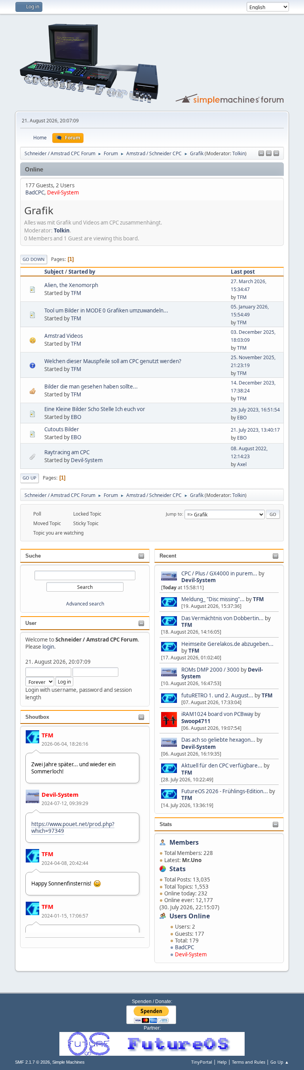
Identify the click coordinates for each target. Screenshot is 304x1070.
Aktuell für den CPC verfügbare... (221, 765)
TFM (47, 735)
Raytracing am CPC (66, 452)
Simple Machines (68, 1062)
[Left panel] (261, 154)
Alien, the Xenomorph (71, 285)
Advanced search (85, 603)
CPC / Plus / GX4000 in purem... (219, 573)
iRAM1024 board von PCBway (217, 714)
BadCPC (184, 947)
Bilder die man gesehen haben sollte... (91, 386)
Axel (242, 464)
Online (34, 169)
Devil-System (60, 794)
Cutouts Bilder (61, 429)
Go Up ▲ (279, 1062)
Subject (54, 271)
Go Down (34, 259)
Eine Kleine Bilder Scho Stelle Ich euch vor (94, 409)
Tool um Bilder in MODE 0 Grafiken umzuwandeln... (106, 310)
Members (184, 842)
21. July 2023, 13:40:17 (255, 429)
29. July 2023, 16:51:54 (255, 409)
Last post (243, 271)
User (30, 623)
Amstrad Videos (63, 335)
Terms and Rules (248, 1062)
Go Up (29, 478)
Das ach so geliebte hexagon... (218, 739)
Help (222, 1062)
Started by (81, 271)
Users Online (189, 916)
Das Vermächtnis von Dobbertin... (222, 618)
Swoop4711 (196, 721)
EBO (76, 417)
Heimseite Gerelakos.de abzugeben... (227, 643)
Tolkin (238, 153)
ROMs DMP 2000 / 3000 (210, 669)
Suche (33, 556)
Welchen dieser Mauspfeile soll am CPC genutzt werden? (112, 361)
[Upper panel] (276, 154)
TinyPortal (201, 1062)
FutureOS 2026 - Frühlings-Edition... (224, 791)
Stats (166, 824)
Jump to (174, 514)
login (48, 646)
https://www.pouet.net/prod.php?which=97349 (72, 827)
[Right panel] (269, 154)
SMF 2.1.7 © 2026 (32, 1062)
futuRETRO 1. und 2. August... (217, 695)
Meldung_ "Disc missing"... (213, 599)
